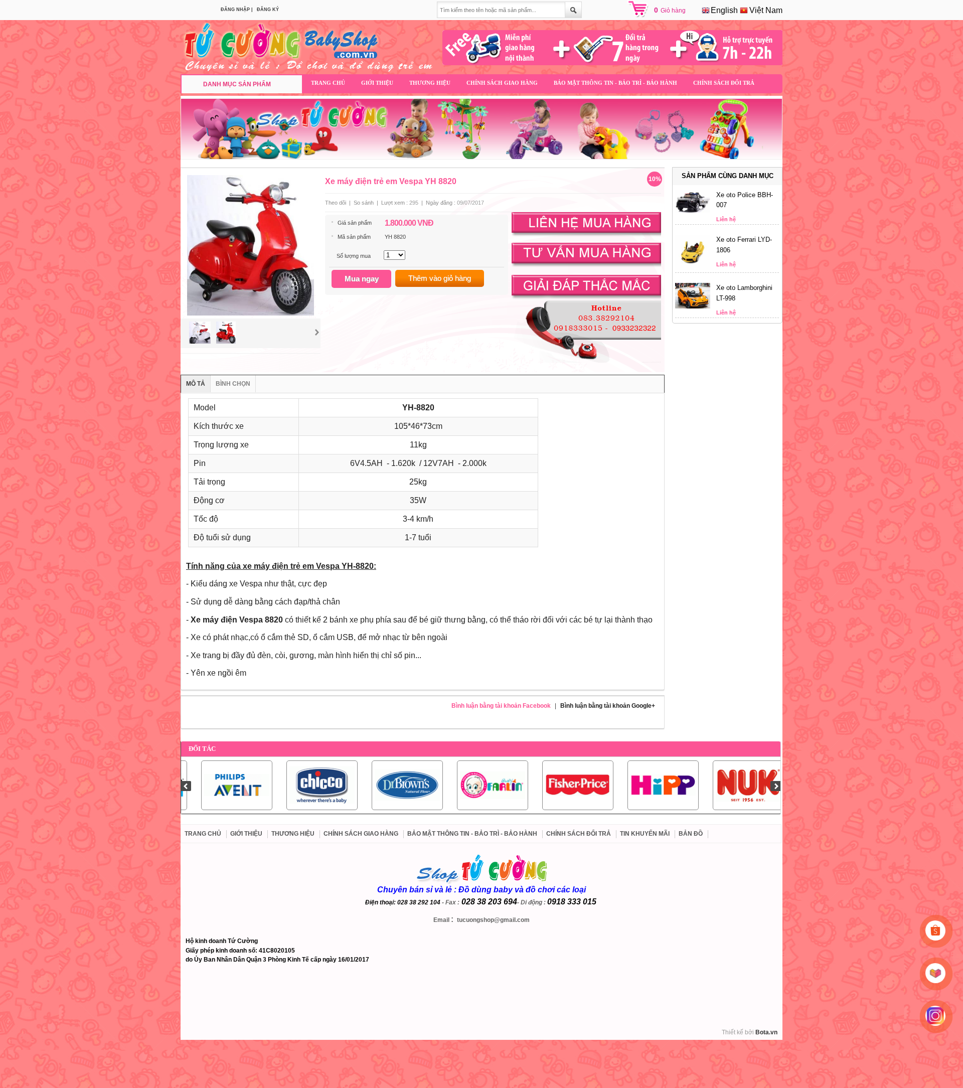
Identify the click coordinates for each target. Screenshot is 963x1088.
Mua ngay (362, 278)
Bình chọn (233, 383)
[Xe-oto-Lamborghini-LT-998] (692, 306)
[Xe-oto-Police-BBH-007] (692, 210)
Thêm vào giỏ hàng (439, 278)
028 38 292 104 (418, 902)
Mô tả (195, 383)
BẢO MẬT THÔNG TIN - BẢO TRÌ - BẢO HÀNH (615, 83)
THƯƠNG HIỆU (429, 83)
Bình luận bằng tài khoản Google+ (607, 705)
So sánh (364, 203)
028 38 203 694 (489, 901)
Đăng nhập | (237, 9)
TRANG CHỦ (328, 83)
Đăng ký (268, 9)
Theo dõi (335, 203)
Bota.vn (766, 1032)
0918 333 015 (571, 901)
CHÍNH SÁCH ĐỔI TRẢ (723, 83)
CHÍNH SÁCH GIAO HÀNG (502, 83)
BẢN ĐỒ (691, 833)
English (723, 10)
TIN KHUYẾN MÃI (645, 833)
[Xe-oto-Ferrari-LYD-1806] (692, 267)
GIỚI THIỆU (377, 83)
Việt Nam (764, 10)
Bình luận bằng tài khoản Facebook (501, 705)
